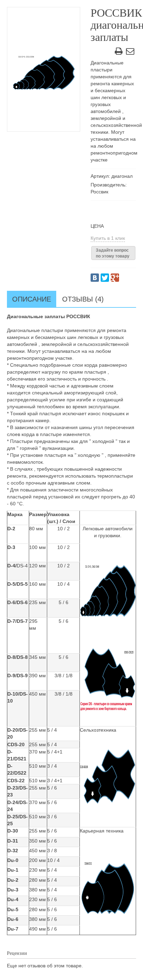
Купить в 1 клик (108, 238)
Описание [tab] (31, 299)
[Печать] (119, 52)
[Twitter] (105, 277)
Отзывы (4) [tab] (83, 299)
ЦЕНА (97, 226)
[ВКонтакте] (95, 277)
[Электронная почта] (130, 52)
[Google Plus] (115, 277)
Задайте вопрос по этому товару (112, 253)
